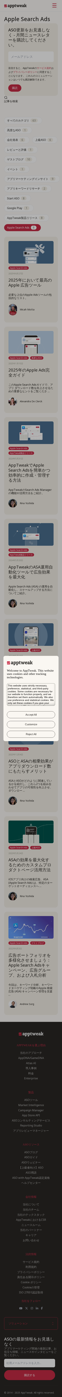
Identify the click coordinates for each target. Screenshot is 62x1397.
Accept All (31, 714)
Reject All (31, 734)
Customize (31, 724)
